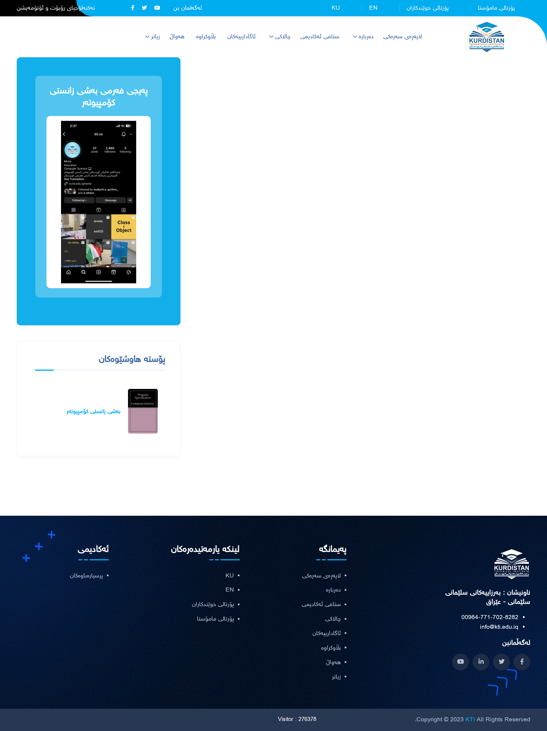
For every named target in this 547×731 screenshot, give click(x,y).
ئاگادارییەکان (241, 37)
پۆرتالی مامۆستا (496, 8)
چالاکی (283, 37)
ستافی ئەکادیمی (319, 37)
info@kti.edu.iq (499, 627)
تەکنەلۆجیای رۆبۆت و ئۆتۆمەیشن (56, 8)
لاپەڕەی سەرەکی (402, 37)
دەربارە (366, 37)
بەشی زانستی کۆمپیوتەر (94, 411)
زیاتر (155, 37)
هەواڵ (177, 37)
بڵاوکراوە (206, 37)
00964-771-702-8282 (489, 617)
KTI (470, 720)
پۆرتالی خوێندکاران (428, 8)
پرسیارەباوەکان (86, 576)
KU (336, 8)
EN (373, 8)
